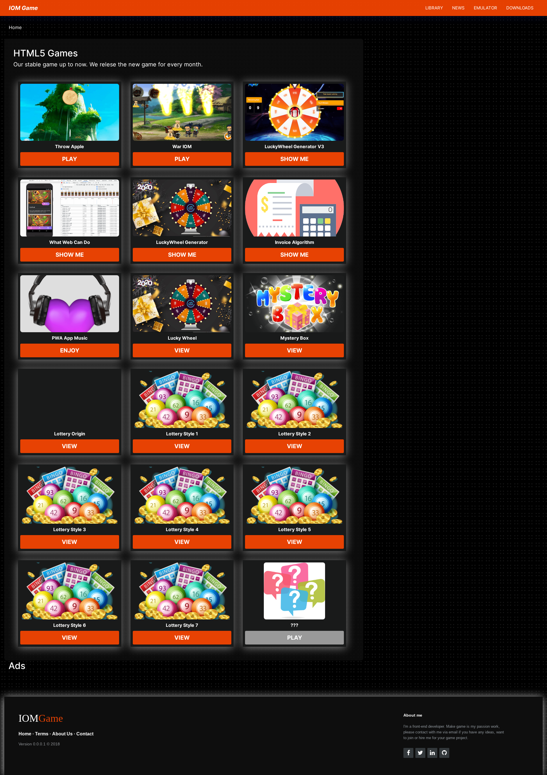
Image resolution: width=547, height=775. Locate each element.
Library (434, 8)
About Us (62, 733)
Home (15, 27)
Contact (84, 733)
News (458, 8)
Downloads (520, 8)
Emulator (485, 8)
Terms (41, 733)
